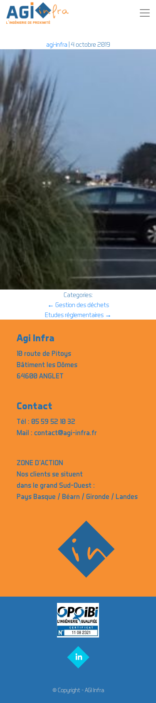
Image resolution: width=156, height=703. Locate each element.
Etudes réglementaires (78, 314)
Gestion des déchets (78, 304)
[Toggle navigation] (145, 13)
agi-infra (56, 44)
